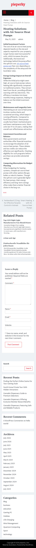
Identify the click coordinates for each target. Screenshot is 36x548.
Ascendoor (12, 545)
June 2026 (7, 442)
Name (8, 309)
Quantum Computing (11, 527)
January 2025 (8, 467)
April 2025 (7, 456)
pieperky (18, 4)
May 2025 (7, 453)
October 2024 (8, 478)
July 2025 (7, 445)
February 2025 (9, 463)
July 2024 (7, 489)
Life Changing (8, 520)
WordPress (29, 545)
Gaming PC (7, 512)
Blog (4, 192)
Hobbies (6, 516)
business (6, 505)
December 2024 (9, 471)
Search (6, 364)
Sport (5, 531)
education (7, 509)
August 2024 (8, 485)
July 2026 (7, 438)
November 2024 (9, 474)
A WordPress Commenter (13, 421)
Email (7, 317)
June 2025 (7, 449)
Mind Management (10, 523)
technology (7, 534)
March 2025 (8, 460)
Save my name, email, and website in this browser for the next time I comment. (17, 335)
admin (20, 39)
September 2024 (9, 482)
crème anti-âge (9, 238)
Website (8, 325)
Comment (9, 283)
